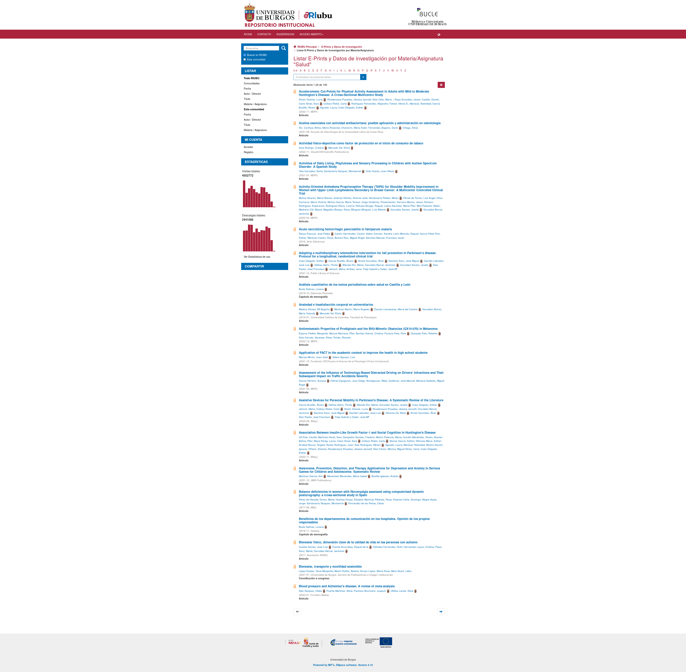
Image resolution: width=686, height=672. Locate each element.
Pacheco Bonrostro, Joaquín (370, 590)
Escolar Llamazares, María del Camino (396, 309)
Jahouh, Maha (337, 269)
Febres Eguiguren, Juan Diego (348, 380)
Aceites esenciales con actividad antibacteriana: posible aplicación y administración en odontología (370, 123)
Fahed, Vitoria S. (399, 103)
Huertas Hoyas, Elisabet (349, 499)
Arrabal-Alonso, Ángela (312, 445)
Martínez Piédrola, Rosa (378, 499)
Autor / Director (252, 93)
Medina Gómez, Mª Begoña (314, 309)
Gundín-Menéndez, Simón (418, 437)
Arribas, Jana (354, 269)
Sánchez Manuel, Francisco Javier (385, 237)
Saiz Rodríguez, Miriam (368, 445)
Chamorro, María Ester (354, 127)
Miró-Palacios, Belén (428, 205)
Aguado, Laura (328, 107)
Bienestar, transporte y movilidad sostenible (330, 566)
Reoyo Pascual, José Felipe (314, 233)
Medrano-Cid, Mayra (310, 209)
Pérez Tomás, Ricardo (338, 337)
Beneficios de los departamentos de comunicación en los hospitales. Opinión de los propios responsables (364, 520)
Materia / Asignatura (255, 104)
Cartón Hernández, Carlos (349, 233)
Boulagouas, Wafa (377, 380)
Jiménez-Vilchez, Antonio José (350, 198)
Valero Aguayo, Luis (343, 357)
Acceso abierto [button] (310, 34)
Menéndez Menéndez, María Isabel (347, 476)
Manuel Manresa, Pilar (341, 333)
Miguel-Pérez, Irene (408, 449)
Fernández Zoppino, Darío (383, 127)
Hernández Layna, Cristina (419, 547)
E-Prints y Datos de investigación (341, 46)
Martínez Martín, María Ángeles (352, 309)
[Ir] (283, 48)
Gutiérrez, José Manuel (402, 380)
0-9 (295, 70)
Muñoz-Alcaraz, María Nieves (315, 198)
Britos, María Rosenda (327, 127)
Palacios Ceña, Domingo (407, 499)
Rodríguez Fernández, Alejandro (369, 103)
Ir (363, 77)
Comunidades (252, 83)
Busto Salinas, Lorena (311, 289)
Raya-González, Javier (407, 99)
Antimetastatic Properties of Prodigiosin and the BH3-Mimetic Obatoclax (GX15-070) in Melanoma (368, 328)
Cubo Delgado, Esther (350, 107)
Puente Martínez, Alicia (339, 590)
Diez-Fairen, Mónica (384, 449)
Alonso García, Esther (402, 441)
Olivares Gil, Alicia (396, 413)
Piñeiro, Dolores (318, 449)
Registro (248, 152)
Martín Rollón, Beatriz (346, 571)
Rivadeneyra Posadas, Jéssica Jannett (349, 99)
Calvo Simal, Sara (309, 103)
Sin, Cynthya (306, 127)
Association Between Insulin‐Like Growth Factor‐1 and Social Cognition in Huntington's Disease (367, 432)
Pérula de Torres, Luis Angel (419, 198)
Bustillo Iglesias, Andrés (385, 476)
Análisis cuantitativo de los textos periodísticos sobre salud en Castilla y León (354, 284)
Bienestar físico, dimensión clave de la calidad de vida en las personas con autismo (358, 542)
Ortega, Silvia (410, 127)
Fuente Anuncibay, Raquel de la (350, 547)
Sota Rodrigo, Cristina (311, 147)
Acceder (248, 147)
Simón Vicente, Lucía (311, 99)
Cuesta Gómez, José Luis (313, 547)
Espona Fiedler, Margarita (313, 333)
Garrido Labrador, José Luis (365, 413)
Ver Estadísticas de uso (257, 256)
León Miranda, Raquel (405, 233)
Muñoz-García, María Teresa (344, 202)
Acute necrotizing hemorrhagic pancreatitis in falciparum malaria (345, 229)
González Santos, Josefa (405, 209)
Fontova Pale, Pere (395, 333)
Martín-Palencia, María (389, 437)
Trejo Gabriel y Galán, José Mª (380, 269)
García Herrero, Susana (312, 380)
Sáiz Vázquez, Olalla (310, 590)
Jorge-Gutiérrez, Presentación (378, 202)
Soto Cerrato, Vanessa (311, 337)
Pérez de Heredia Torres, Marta (316, 499)
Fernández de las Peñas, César (366, 503)
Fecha (247, 88)
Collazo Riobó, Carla (335, 103)
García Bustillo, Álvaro (341, 260)
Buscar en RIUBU (257, 55)
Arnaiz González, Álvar (371, 260)
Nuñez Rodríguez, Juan (339, 445)
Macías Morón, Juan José (313, 357)
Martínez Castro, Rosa (320, 237)
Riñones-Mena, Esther (428, 441)
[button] (439, 34)
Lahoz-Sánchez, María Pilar (399, 205)
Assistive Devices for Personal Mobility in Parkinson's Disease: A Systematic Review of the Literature (371, 400)
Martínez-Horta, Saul (330, 437)
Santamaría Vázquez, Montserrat (342, 171)
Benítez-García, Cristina (369, 333)
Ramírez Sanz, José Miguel (404, 260)
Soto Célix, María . (382, 99)
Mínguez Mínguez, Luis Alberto (368, 209)
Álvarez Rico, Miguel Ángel (349, 237)
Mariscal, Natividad (420, 103)
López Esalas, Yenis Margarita (316, 571)
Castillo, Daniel (430, 99)
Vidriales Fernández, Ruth (387, 547)
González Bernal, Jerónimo (380, 265)
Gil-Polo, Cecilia (308, 437)
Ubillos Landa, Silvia (402, 590)
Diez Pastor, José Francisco (314, 417)
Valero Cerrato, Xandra (379, 233)
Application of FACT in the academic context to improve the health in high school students (363, 352)
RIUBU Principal (307, 46)
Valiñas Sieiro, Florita (326, 265)
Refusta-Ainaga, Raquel (369, 205)
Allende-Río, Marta (353, 265)
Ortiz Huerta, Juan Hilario (380, 171)
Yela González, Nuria (311, 171)
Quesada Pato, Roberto (424, 333)
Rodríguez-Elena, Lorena (340, 205)
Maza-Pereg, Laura (325, 441)
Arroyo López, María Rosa (375, 571)
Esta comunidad (256, 59)
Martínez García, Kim (311, 476)
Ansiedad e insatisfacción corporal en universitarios (336, 304)
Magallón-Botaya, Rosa (336, 209)
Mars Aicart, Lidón (401, 571)
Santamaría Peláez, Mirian (384, 198)
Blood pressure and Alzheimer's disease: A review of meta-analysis (347, 586)
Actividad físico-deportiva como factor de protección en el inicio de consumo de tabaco (361, 143)
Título (247, 99)
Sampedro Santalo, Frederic (359, 437)
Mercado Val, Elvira (339, 147)
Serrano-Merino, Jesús (410, 202)
